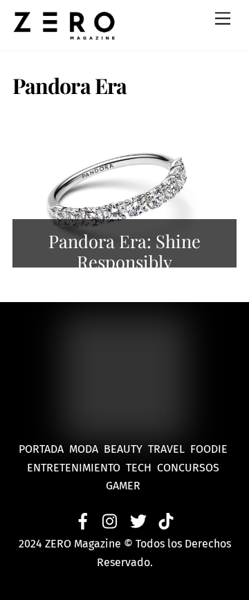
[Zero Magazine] (64, 33)
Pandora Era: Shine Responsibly (124, 251)
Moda (86, 449)
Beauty (126, 449)
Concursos (189, 467)
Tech (141, 467)
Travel (169, 449)
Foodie (209, 449)
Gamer (124, 485)
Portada (41, 449)
